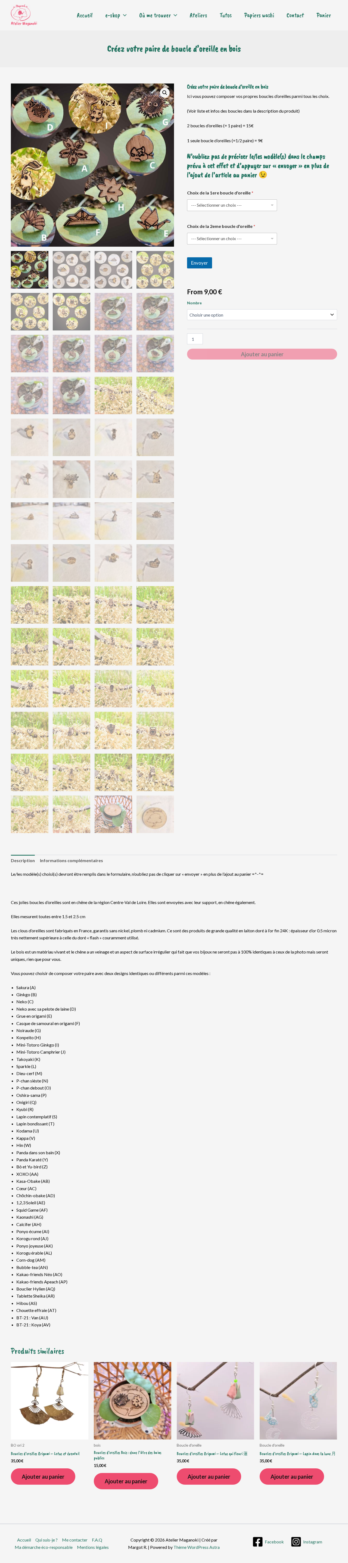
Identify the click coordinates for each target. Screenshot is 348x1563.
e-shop (112, 15)
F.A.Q (97, 1539)
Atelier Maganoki (24, 23)
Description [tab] (23, 860)
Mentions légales (93, 1547)
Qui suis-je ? (46, 1539)
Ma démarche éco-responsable (44, 1547)
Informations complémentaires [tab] (71, 860)
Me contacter (75, 1539)
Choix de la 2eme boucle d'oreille (221, 226)
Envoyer (199, 263)
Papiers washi (259, 15)
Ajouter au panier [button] (43, 1476)
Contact (295, 15)
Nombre (194, 303)
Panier (323, 15)
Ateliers (198, 15)
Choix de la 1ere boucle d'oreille (220, 192)
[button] (123, 15)
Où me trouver (155, 15)
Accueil (85, 15)
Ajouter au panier (262, 354)
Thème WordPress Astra (196, 1547)
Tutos (226, 15)
